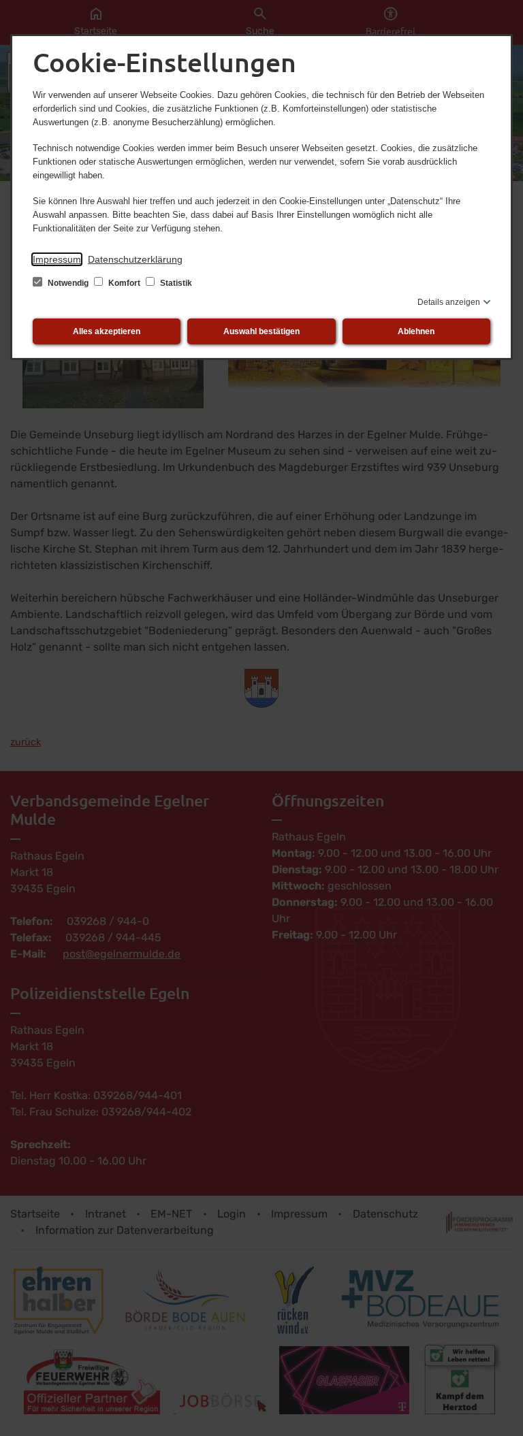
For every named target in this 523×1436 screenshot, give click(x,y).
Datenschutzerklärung (135, 259)
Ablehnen (416, 331)
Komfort (124, 283)
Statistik (175, 283)
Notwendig (68, 283)
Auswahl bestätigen (261, 331)
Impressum (57, 259)
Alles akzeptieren (106, 331)
